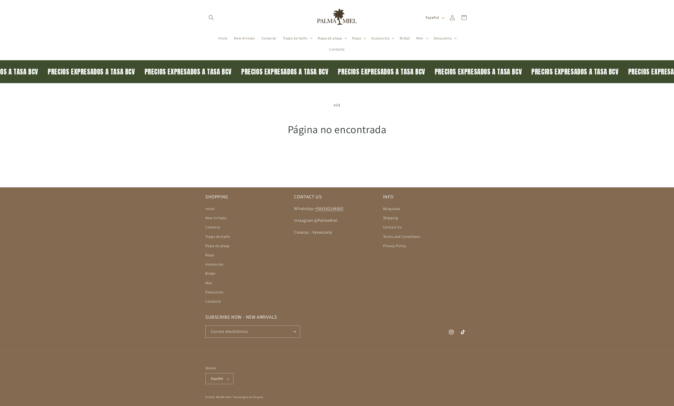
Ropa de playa (217, 245)
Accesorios (214, 264)
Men (208, 282)
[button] (211, 17)
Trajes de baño (217, 236)
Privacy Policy (394, 245)
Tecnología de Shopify (248, 397)
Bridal (210, 273)
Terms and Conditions (401, 236)
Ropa (209, 255)
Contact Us (392, 227)
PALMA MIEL (224, 397)
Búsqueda (391, 208)
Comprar (212, 227)
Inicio (210, 208)
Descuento (214, 292)
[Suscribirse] (294, 331)
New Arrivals (215, 217)
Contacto (213, 301)
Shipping (390, 217)
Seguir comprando (337, 155)
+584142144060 (329, 208)
